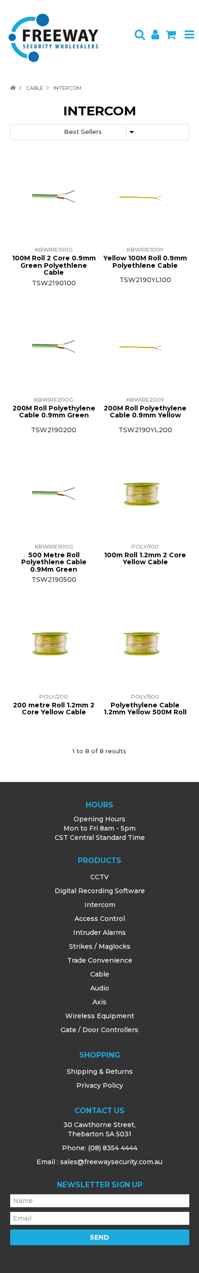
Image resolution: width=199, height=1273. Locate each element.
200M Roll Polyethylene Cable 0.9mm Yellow (145, 411)
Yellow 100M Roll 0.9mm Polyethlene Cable (145, 261)
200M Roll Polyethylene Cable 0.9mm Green (53, 411)
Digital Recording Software (100, 891)
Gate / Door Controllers (99, 1030)
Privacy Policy (99, 1085)
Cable (34, 88)
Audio (99, 988)
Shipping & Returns (100, 1071)
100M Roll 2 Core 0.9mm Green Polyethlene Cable (54, 265)
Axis (99, 1002)
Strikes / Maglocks (100, 946)
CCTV (99, 877)
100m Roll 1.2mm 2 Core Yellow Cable (145, 558)
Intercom (99, 905)
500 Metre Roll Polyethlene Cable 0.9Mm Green (54, 562)
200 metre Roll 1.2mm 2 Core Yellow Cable (53, 708)
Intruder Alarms (99, 932)
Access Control (100, 918)
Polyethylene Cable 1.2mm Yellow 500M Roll (145, 708)
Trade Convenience (99, 960)
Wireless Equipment (99, 1016)
